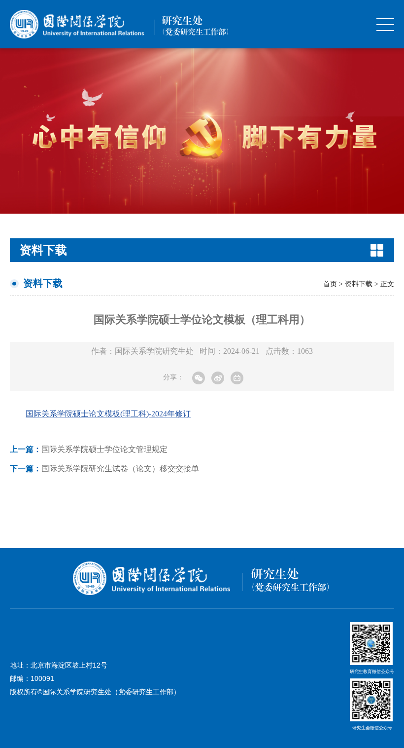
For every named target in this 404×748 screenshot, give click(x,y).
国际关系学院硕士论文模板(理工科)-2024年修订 (108, 414)
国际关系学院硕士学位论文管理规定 (89, 449)
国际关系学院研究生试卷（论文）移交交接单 (104, 468)
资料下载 (358, 284)
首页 (330, 284)
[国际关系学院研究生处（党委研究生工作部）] (120, 24)
